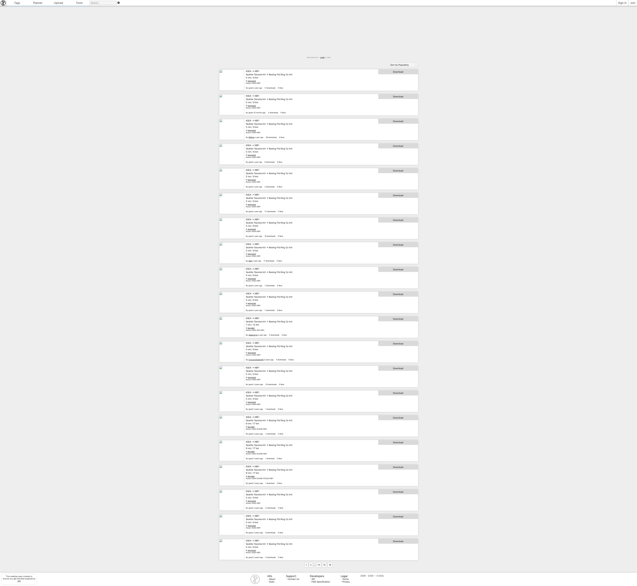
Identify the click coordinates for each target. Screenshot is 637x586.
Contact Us (293, 579)
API (313, 579)
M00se (251, 137)
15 (324, 564)
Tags (17, 2)
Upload (58, 2)
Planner (37, 2)
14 (319, 564)
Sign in (622, 2)
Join (632, 2)
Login (322, 57)
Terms (345, 579)
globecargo (252, 335)
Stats (271, 581)
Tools (79, 2)
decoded (251, 328)
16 (330, 564)
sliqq (250, 261)
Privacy (346, 581)
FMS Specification (321, 581)
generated (252, 81)
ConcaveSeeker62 (256, 360)
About (272, 579)
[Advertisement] (318, 33)
